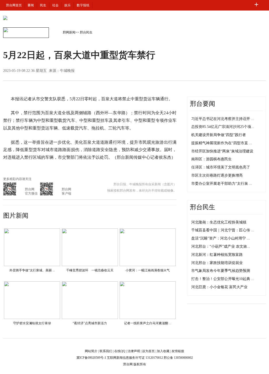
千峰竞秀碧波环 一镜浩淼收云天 (89, 270)
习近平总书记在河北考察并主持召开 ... (222, 119)
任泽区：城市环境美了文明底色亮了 (220, 167)
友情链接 (178, 351)
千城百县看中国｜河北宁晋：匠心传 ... (222, 230)
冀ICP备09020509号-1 (91, 358)
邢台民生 (86, 32)
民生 (43, 5)
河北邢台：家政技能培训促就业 (217, 263)
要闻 (31, 5)
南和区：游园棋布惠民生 (211, 159)
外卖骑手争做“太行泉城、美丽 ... (32, 270)
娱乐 (67, 5)
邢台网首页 (14, 5)
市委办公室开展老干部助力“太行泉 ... (221, 184)
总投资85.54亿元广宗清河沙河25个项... (222, 127)
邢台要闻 (202, 103)
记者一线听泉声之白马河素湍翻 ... (147, 323)
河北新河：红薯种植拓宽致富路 (217, 255)
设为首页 (148, 351)
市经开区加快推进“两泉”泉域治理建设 (222, 151)
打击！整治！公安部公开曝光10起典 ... (222, 279)
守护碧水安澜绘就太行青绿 (32, 323)
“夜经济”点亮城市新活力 (90, 323)
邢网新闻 (69, 32)
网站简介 (91, 351)
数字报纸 (83, 5)
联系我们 (106, 351)
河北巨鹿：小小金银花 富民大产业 (219, 287)
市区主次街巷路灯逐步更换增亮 (217, 175)
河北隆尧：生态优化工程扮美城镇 (218, 222)
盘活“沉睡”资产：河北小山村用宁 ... (220, 238)
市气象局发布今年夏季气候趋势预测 (220, 271)
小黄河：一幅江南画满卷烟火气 (148, 270)
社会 (55, 5)
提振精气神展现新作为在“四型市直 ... (221, 143)
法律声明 (133, 351)
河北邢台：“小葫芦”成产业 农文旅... (220, 246)
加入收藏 (163, 351)
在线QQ (119, 351)
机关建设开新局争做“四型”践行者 (218, 135)
